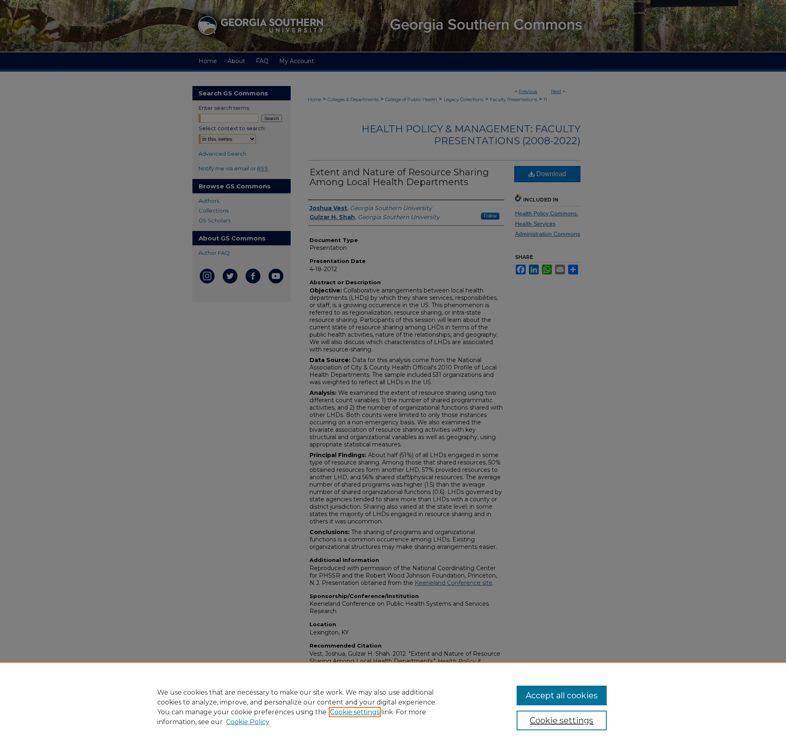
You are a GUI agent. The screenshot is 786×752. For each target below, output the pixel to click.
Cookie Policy (247, 722)
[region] (393, 707)
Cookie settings (354, 712)
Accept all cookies (562, 695)
